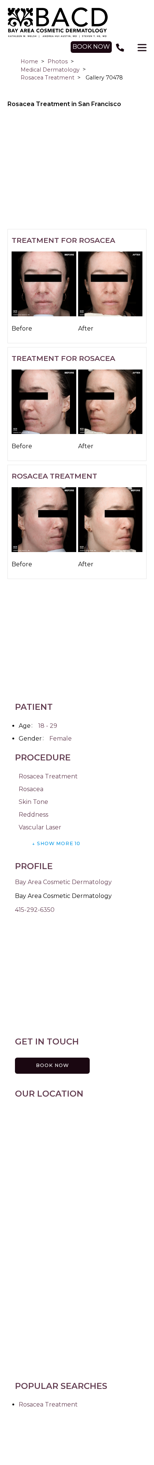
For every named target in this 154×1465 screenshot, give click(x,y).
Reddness (33, 814)
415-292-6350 (35, 909)
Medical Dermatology (50, 69)
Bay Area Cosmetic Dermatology (63, 882)
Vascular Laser (40, 827)
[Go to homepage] (77, 22)
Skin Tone (33, 801)
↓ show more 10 (56, 843)
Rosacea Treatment (47, 77)
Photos (57, 61)
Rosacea (31, 789)
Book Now (52, 1065)
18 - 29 (47, 725)
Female (60, 738)
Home (29, 61)
